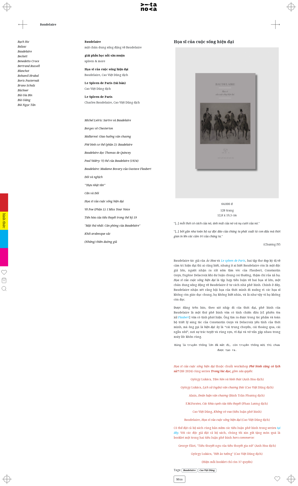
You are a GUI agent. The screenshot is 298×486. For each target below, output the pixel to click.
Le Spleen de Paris (99, 97)
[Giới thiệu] (7, 7)
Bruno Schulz (26, 85)
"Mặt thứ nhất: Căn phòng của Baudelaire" (112, 225)
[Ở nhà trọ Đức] (275, 24)
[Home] (149, 7)
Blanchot (23, 71)
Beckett (22, 56)
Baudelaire (25, 51)
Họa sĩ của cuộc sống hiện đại (106, 69)
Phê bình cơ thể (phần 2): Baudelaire (108, 144)
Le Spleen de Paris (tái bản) (105, 83)
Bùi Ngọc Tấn (26, 105)
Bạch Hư (23, 42)
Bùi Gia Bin (25, 95)
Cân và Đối (92, 193)
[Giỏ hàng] (4, 280)
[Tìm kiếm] (4, 288)
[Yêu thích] (277, 479)
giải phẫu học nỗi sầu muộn (105, 55)
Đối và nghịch (94, 177)
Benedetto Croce (28, 61)
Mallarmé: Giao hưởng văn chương (108, 136)
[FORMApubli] (7, 479)
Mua (179, 479)
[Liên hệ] (291, 7)
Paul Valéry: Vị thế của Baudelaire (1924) (111, 161)
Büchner (23, 90)
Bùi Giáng (24, 100)
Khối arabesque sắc (97, 234)
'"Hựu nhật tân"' (95, 185)
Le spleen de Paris (233, 260)
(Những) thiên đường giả (101, 242)
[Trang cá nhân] (4, 272)
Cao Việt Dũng (207, 470)
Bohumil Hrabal (28, 76)
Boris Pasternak (28, 80)
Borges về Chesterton (99, 128)
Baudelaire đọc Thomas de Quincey (108, 153)
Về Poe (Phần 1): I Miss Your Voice (107, 209)
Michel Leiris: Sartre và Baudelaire (108, 120)
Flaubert (183, 317)
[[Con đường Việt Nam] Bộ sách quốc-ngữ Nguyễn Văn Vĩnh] (23, 24)
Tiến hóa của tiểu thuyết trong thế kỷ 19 (111, 217)
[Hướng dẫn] (291, 479)
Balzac (22, 46)
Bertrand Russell (29, 66)
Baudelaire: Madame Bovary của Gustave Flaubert (118, 169)
